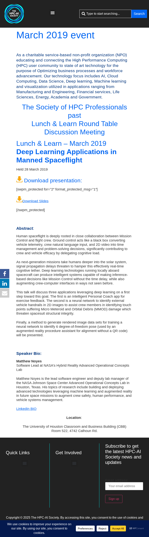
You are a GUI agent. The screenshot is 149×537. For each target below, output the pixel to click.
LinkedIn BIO (26, 409)
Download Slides (36, 201)
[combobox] (105, 14)
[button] (52, 13)
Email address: (116, 480)
